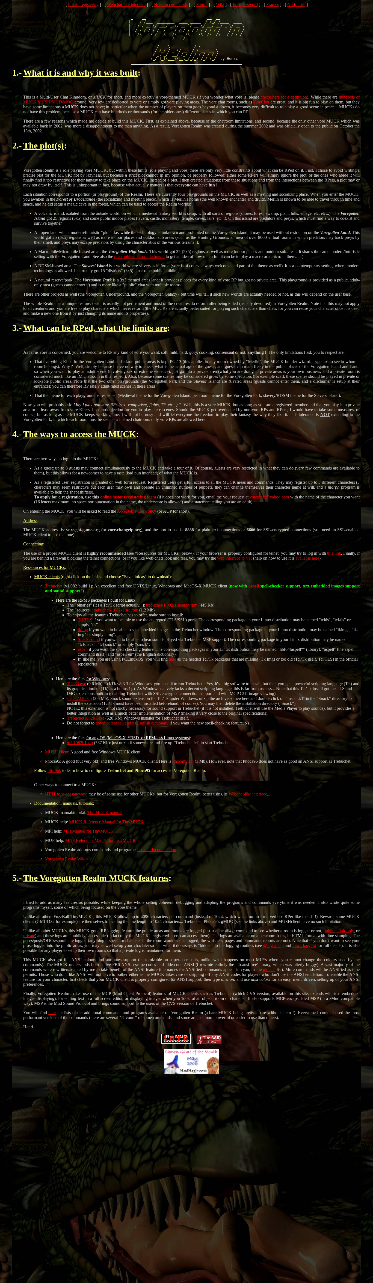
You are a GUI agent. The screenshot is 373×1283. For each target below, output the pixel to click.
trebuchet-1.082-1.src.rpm (116, 610)
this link (334, 553)
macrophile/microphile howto (139, 256)
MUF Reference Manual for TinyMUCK (100, 840)
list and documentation (156, 849)
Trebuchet (53, 586)
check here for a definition (284, 97)
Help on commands (171, 4)
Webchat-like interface (126, 4)
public (329, 930)
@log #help (273, 945)
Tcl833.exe (76, 683)
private (29, 935)
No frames (296, 4)
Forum (202, 4)
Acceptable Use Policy (136, 511)
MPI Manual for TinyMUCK (88, 831)
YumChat (261, 102)
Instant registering (83, 4)
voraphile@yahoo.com (269, 497)
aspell (253, 586)
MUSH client (56, 752)
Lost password (245, 4)
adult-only (345, 930)
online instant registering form (128, 497)
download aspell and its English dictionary (132, 723)
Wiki (220, 4)
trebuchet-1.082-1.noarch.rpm (171, 605)
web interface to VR (234, 558)
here (172, 659)
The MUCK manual (104, 812)
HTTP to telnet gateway (65, 794)
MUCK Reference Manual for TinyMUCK (106, 821)
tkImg (83, 629)
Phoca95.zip (183, 761)
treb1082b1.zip (80, 742)
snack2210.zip (79, 698)
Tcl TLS (85, 619)
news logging (304, 945)
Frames (272, 4)
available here (307, 558)
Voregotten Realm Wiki (65, 859)
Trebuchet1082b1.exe (85, 718)
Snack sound (89, 639)
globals (269, 969)
